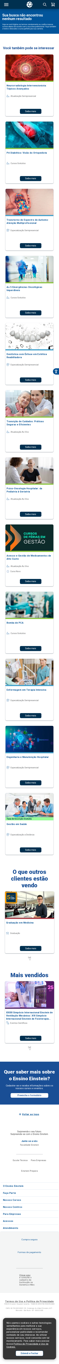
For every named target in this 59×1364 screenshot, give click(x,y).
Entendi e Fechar (29, 1353)
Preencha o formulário (29, 1095)
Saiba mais (30, 111)
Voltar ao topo (30, 1114)
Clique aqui (24, 1275)
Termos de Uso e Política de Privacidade (29, 1301)
